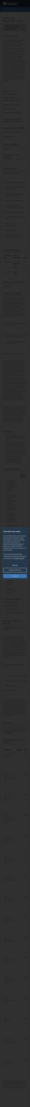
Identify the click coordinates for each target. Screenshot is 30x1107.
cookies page (18, 558)
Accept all (15, 576)
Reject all (15, 565)
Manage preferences (15, 570)
